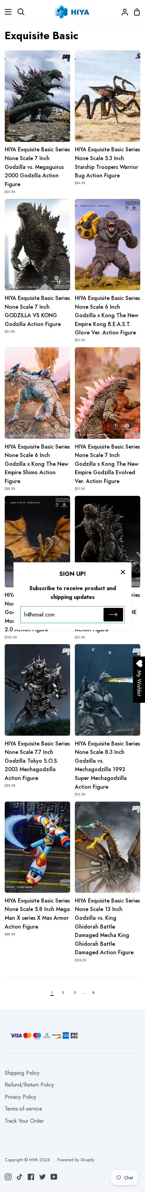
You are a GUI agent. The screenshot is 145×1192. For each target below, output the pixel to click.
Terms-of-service (23, 1109)
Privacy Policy (20, 1097)
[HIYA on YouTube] (54, 1176)
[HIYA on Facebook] (31, 1176)
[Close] (123, 571)
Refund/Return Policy (29, 1085)
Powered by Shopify (75, 1160)
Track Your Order (24, 1121)
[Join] (113, 615)
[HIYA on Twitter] (42, 1176)
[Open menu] (6, 12)
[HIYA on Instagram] (8, 1176)
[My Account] (122, 12)
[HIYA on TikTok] (19, 1176)
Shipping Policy (22, 1073)
